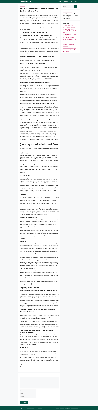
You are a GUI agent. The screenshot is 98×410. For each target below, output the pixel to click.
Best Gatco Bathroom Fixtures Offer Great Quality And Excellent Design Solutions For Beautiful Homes (69, 36)
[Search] (75, 6)
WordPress (40, 408)
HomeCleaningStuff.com (67, 12)
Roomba (75, 1)
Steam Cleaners (65, 1)
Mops (71, 1)
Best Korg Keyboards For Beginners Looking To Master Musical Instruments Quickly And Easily (70, 50)
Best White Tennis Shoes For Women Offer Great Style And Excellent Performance (70, 45)
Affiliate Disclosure (74, 408)
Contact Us (62, 408)
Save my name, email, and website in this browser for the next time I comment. (36, 399)
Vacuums (59, 1)
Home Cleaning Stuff (26, 1)
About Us (57, 408)
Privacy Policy (67, 408)
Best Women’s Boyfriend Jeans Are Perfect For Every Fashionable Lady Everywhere (69, 31)
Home (21, 6)
